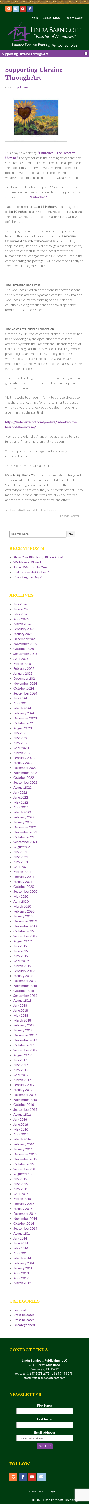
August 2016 (22, 1114)
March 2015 (22, 1199)
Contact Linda (51, 17)
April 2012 (21, 1278)
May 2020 (20, 896)
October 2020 (23, 886)
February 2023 (23, 758)
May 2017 (20, 1070)
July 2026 (20, 604)
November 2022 (25, 772)
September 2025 (25, 653)
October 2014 (23, 1223)
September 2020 (25, 891)
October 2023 (23, 723)
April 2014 (21, 1253)
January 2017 (22, 1090)
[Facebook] (30, 9)
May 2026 (20, 614)
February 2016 (23, 1144)
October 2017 (23, 1045)
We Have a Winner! (27, 562)
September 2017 (25, 1050)
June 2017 (20, 1065)
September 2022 (25, 782)
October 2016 (23, 1104)
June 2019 (20, 951)
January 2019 (22, 976)
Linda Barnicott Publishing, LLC (63, 1500)
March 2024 (22, 708)
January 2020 (22, 916)
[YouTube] (23, 9)
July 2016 (20, 1119)
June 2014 (20, 1243)
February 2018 (23, 1025)
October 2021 (23, 837)
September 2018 (25, 995)
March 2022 (22, 812)
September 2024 (25, 693)
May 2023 (20, 743)
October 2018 (23, 990)
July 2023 (20, 733)
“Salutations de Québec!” (31, 572)
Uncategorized (24, 1325)
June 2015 (20, 1184)
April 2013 (21, 1273)
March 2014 (22, 1258)
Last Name (44, 1419)
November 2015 (25, 1159)
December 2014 (25, 1213)
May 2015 (20, 1189)
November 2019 (25, 926)
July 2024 (20, 698)
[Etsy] (8, 9)
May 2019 (20, 956)
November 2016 (25, 1099)
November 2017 (25, 1040)
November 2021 (25, 832)
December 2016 (25, 1094)
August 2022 (22, 787)
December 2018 (25, 981)
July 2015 (20, 1179)
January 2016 (22, 1149)
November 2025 (25, 644)
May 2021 (20, 862)
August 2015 (22, 1174)
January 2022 (22, 822)
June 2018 (20, 1010)
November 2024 (25, 683)
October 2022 (23, 777)
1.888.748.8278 (73, 17)
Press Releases (23, 1315)
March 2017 (22, 1080)
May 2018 (20, 1015)
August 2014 (22, 1233)
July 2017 (20, 1060)
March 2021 (22, 871)
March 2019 (22, 966)
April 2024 (21, 703)
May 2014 (20, 1248)
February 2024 (23, 713)
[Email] (16, 9)
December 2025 (25, 639)
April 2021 (21, 867)
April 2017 (21, 1075)
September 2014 (25, 1228)
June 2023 (20, 738)
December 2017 (25, 1035)
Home (34, 17)
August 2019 (22, 941)
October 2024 (23, 688)
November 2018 (25, 985)
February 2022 (23, 817)
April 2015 (21, 1194)
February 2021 (23, 876)
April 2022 (21, 807)
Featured (19, 1310)
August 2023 (22, 728)
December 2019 (25, 921)
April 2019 (21, 961)
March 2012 (22, 1283)
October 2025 (23, 649)
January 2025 (22, 673)
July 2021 (20, 852)
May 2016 (20, 1129)
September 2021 (25, 842)
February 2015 (23, 1203)
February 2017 (23, 1085)
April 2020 (21, 901)
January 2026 (22, 634)
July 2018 (20, 1005)
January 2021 (22, 881)
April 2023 (21, 748)
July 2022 (20, 792)
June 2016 (20, 1124)
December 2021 (25, 827)
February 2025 (23, 668)
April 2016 (21, 1134)
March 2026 (22, 624)
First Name (44, 1405)
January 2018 (22, 1030)
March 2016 (22, 1139)
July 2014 (20, 1238)
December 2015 (25, 1154)
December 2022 (25, 767)
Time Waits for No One (30, 567)
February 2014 (23, 1263)
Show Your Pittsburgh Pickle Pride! (38, 557)
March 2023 (22, 753)
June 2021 (20, 857)
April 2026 (21, 619)
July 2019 (20, 946)
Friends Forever (69, 515)
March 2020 (22, 906)
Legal (52, 1491)
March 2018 (22, 1020)
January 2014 (22, 1268)
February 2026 (23, 629)
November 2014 (25, 1218)
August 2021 (22, 847)
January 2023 (22, 762)
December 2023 (25, 718)
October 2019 (23, 931)
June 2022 (20, 797)
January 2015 (22, 1208)
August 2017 (22, 1055)
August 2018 (22, 1000)
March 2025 (22, 663)
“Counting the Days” (27, 577)
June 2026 (20, 609)
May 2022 (20, 802)
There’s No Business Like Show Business (33, 510)
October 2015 (23, 1164)
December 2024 (25, 678)
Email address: (44, 1432)
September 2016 (25, 1109)
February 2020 (23, 911)
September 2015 (25, 1169)
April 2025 (21, 658)
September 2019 (25, 936)
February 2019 (23, 971)
